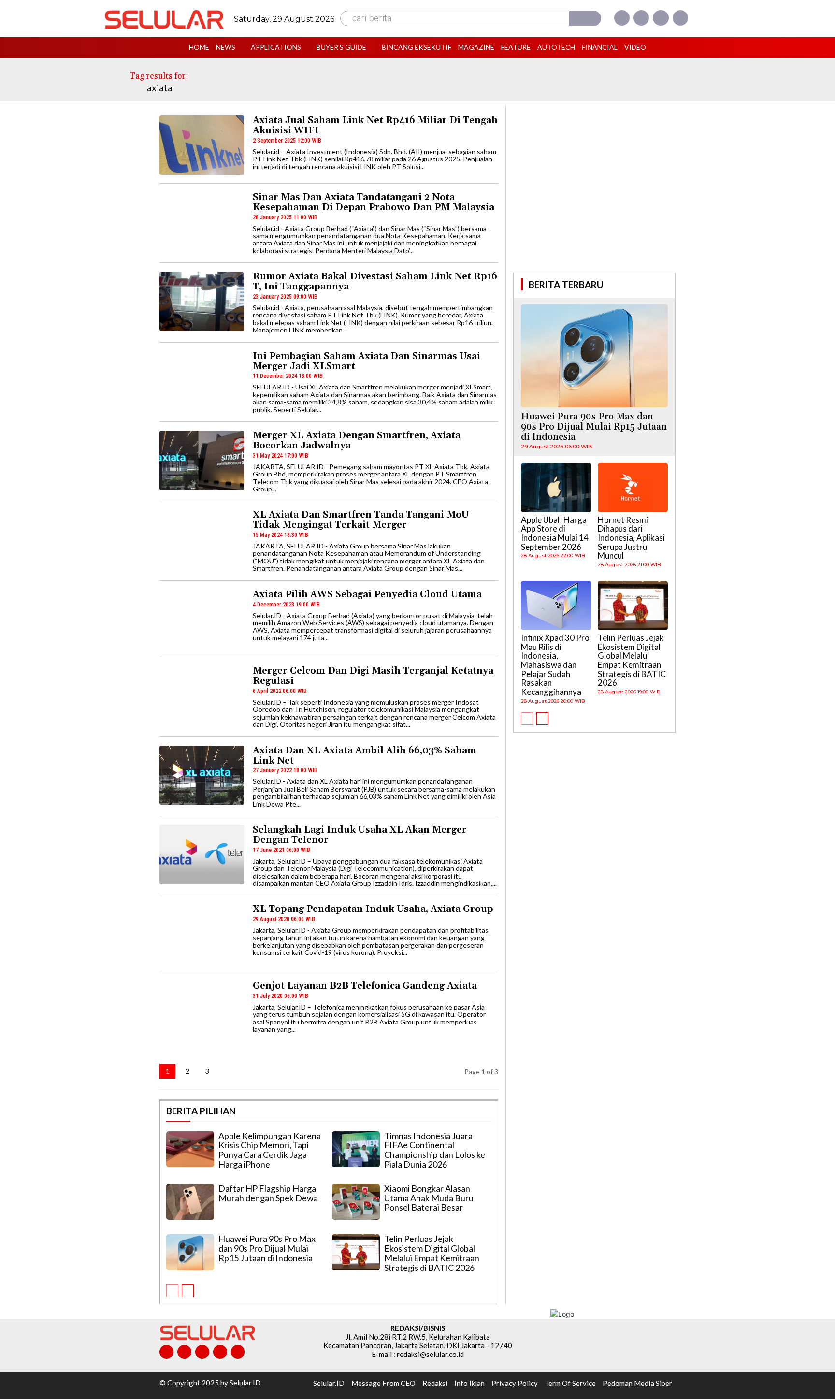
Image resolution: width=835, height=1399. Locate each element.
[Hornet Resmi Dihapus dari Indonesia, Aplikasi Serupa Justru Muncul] (633, 487)
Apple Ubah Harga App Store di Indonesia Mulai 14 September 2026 (555, 533)
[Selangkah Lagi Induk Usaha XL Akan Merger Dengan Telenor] (201, 854)
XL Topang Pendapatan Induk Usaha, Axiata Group (373, 909)
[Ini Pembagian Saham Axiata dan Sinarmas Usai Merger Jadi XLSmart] (201, 381)
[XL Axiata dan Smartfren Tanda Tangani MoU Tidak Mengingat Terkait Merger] (201, 539)
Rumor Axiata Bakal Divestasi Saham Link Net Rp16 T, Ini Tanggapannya (375, 281)
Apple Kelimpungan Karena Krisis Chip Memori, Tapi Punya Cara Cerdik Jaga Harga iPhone (269, 1149)
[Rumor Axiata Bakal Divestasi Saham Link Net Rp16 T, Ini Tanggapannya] (201, 301)
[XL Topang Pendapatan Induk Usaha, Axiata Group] (201, 934)
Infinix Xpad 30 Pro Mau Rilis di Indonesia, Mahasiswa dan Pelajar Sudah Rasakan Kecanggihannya (555, 665)
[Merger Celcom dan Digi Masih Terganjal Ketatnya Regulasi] (201, 695)
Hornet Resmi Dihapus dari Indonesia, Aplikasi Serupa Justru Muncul (631, 538)
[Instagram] (641, 18)
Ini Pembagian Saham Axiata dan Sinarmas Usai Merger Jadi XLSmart (366, 361)
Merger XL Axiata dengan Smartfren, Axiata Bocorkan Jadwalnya (357, 440)
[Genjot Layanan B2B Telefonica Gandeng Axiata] (201, 1010)
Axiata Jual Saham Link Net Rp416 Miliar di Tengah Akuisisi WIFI (375, 125)
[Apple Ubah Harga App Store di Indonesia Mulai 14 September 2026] (556, 487)
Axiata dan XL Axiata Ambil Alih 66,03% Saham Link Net (364, 755)
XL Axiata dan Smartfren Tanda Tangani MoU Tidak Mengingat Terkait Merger (361, 520)
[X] (660, 18)
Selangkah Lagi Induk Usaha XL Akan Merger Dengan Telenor (360, 835)
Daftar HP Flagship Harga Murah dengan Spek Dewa (268, 1193)
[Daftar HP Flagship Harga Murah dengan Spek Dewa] (190, 1202)
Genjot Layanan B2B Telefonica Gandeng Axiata (365, 986)
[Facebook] (622, 18)
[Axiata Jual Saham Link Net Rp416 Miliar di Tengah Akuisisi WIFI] (201, 145)
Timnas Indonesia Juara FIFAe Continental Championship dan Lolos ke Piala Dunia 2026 (434, 1149)
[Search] (585, 18)
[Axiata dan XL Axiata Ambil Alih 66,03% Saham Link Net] (201, 775)
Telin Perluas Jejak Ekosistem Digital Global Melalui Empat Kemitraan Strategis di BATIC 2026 (431, 1252)
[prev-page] (172, 1290)
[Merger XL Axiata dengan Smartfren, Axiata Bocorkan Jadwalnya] (201, 460)
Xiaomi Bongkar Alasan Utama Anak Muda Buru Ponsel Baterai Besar (429, 1198)
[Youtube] (680, 18)
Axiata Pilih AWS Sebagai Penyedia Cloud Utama (367, 594)
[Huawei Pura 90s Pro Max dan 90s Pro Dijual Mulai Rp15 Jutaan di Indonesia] (190, 1252)
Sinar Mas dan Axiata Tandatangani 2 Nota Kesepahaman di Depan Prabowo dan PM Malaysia (373, 202)
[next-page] (227, 1071)
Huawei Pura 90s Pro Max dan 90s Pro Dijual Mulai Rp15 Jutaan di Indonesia (267, 1248)
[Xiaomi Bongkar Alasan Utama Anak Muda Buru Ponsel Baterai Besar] (356, 1202)
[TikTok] (202, 1352)
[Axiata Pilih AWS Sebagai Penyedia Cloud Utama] (201, 619)
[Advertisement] (594, 187)
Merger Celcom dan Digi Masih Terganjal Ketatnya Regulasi (373, 676)
